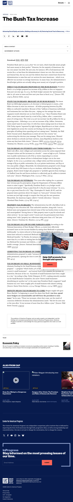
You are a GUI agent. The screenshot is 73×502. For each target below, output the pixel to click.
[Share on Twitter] (4, 36)
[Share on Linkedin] (13, 36)
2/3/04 (59, 141)
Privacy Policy (6, 492)
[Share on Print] (26, 36)
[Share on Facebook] (9, 36)
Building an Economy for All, (33, 31)
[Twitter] (4, 435)
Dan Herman (43, 401)
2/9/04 (50, 144)
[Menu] (68, 3)
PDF (26, 60)
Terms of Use (6, 490)
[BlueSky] (23, 435)
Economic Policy (11, 343)
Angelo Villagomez (16, 401)
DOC (18, 60)
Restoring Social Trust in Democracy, (53, 31)
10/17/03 (46, 141)
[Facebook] (7, 435)
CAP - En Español (7, 495)
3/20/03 (14, 247)
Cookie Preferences (8, 499)
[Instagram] (15, 435)
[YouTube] (11, 435)
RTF (22, 60)
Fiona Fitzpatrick (7, 401)
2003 (36, 144)
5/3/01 (60, 286)
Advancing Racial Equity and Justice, (14, 31)
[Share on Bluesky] (18, 36)
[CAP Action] (8, 481)
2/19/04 (20, 305)
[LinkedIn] (19, 435)
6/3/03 (52, 141)
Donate (61, 3)
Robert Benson (35, 401)
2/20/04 (60, 144)
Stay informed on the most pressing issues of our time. (34, 453)
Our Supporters (7, 497)
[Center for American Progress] (5, 3)
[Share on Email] (22, 36)
